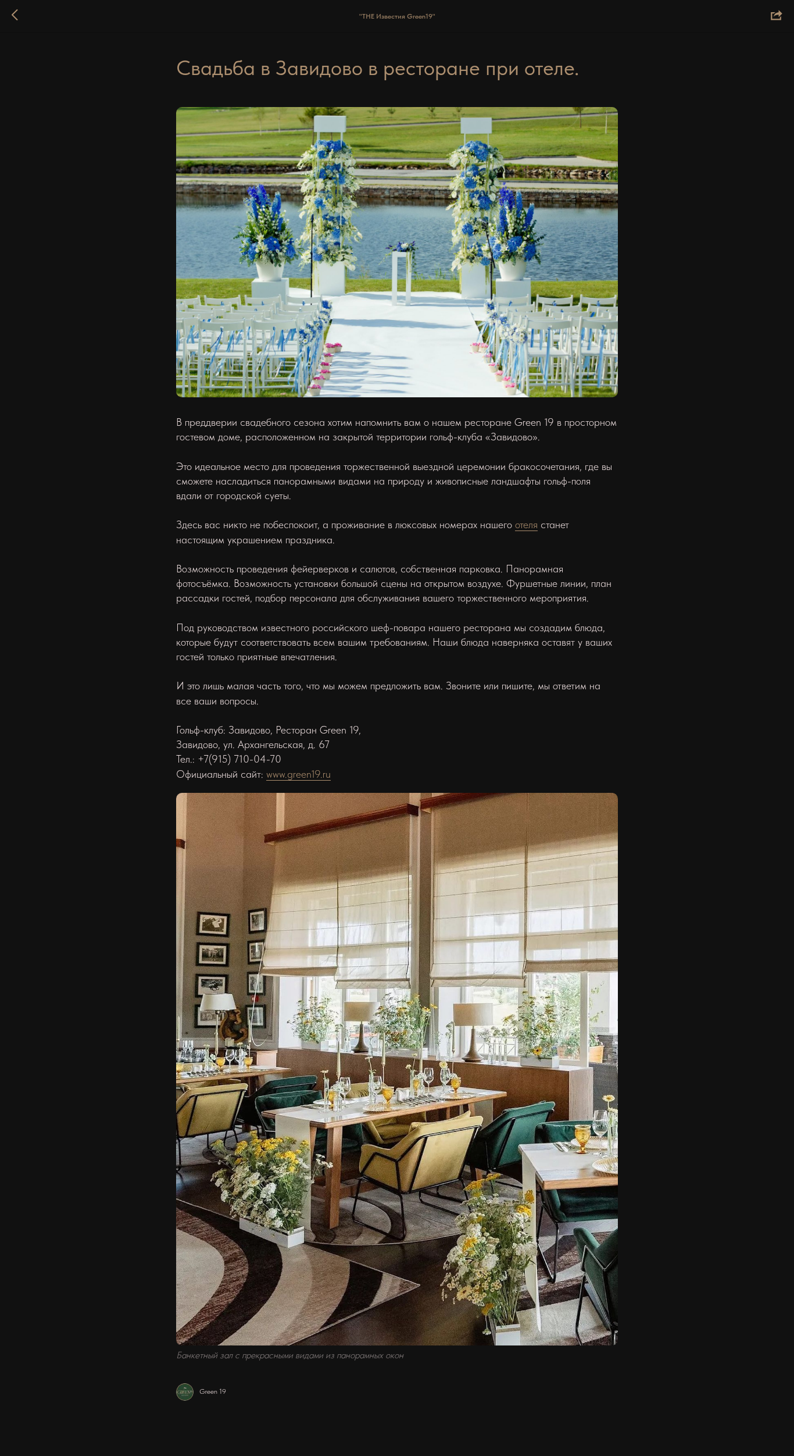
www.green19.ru (298, 774)
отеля (526, 524)
